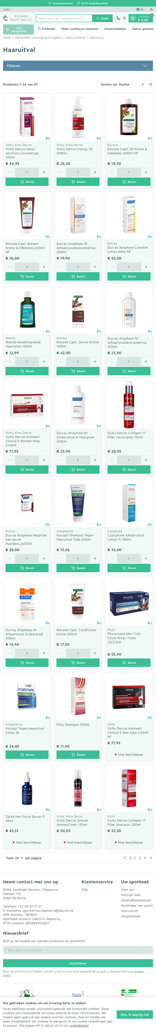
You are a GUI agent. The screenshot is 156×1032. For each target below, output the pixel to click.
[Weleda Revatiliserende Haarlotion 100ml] (27, 310)
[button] (78, 66)
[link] (125, 857)
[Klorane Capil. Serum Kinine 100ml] (78, 310)
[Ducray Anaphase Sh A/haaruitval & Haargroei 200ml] (27, 601)
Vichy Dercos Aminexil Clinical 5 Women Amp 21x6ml (23, 440)
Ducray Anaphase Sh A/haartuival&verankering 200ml (76, 247)
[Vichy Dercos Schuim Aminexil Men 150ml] (78, 788)
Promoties (48, 29)
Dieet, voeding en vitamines (79, 29)
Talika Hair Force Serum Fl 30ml (25, 818)
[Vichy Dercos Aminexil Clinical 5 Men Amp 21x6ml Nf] (129, 696)
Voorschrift (129, 911)
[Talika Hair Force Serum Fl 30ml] (27, 788)
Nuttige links (131, 895)
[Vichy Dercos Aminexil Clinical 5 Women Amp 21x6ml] (27, 404)
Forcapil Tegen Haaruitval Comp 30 (25, 730)
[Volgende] (150, 857)
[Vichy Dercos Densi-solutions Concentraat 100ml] (27, 117)
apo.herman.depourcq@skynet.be (48, 910)
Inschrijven (78, 963)
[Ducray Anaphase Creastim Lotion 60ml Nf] (129, 215)
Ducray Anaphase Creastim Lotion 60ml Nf (127, 249)
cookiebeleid (79, 1025)
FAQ (85, 889)
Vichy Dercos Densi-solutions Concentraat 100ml (22, 153)
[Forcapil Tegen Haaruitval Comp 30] (27, 696)
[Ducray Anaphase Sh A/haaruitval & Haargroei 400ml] (78, 404)
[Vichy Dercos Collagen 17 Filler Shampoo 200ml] (129, 788)
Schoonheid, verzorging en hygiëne (38, 37)
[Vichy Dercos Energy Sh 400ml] (78, 117)
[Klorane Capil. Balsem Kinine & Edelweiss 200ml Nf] (27, 215)
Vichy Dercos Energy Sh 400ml (75, 151)
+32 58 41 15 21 (30, 906)
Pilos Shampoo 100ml (73, 724)
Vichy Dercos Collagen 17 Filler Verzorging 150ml (126, 435)
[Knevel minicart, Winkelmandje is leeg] (132, 18)
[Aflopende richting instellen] (150, 84)
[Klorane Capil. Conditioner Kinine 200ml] (78, 601)
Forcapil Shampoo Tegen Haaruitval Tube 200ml (75, 537)
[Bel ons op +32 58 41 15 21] (118, 18)
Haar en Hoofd (75, 37)
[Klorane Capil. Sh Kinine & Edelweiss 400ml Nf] (129, 117)
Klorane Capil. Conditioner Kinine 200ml (76, 631)
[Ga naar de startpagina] (17, 18)
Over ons (128, 889)
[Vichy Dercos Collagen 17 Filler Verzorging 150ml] (129, 404)
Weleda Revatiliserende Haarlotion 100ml (23, 344)
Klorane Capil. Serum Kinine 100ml (78, 344)
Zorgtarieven (130, 916)
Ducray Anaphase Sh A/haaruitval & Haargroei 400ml (75, 437)
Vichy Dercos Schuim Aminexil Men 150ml (72, 822)
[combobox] (64, 18)
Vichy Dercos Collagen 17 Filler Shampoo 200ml (126, 822)
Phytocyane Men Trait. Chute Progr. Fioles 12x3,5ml (124, 637)
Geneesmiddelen (115, 29)
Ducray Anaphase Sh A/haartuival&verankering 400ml (126, 342)
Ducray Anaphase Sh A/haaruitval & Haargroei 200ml (24, 633)
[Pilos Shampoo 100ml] (78, 696)
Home (7, 37)
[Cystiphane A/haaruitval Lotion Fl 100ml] (129, 503)
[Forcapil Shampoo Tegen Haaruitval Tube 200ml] (78, 503)
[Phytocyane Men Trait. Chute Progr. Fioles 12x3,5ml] (129, 601)
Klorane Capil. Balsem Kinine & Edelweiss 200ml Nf (25, 247)
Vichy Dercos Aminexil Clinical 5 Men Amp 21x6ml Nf (128, 732)
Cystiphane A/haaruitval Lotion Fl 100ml (125, 537)
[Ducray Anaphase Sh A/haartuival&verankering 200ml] (78, 215)
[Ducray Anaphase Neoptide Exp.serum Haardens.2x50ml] (27, 503)
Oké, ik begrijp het (135, 1014)
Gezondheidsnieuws (136, 900)
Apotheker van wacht (137, 905)
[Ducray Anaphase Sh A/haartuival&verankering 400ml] (129, 310)
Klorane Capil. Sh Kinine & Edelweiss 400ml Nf (127, 151)
